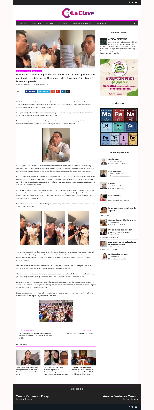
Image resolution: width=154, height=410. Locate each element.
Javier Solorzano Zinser (116, 161)
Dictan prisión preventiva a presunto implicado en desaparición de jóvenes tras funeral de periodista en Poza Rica (56, 370)
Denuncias (20, 71)
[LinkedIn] (63, 91)
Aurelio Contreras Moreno (117, 186)
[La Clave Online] (78, 12)
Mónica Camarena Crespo (117, 173)
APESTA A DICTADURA (117, 39)
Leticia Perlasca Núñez (116, 198)
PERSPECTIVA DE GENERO (82, 23)
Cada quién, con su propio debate (80, 333)
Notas (28, 71)
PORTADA (22, 23)
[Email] (68, 91)
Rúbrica (111, 183)
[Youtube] (136, 2)
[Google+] (53, 91)
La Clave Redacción (24, 85)
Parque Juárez (114, 171)
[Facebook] (129, 2)
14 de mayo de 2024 (38, 85)
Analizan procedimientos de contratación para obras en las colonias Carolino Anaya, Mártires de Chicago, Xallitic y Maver (83, 370)
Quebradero (113, 159)
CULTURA (49, 23)
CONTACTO (101, 23)
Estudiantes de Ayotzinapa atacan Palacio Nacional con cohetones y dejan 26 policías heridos (35, 335)
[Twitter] (132, 2)
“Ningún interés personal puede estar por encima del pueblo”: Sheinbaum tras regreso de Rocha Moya (28, 370)
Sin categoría (37, 71)
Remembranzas (115, 196)
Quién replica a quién (118, 254)
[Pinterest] (58, 91)
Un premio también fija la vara (122, 220)
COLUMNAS (36, 23)
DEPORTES (63, 23)
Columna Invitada (114, 213)
